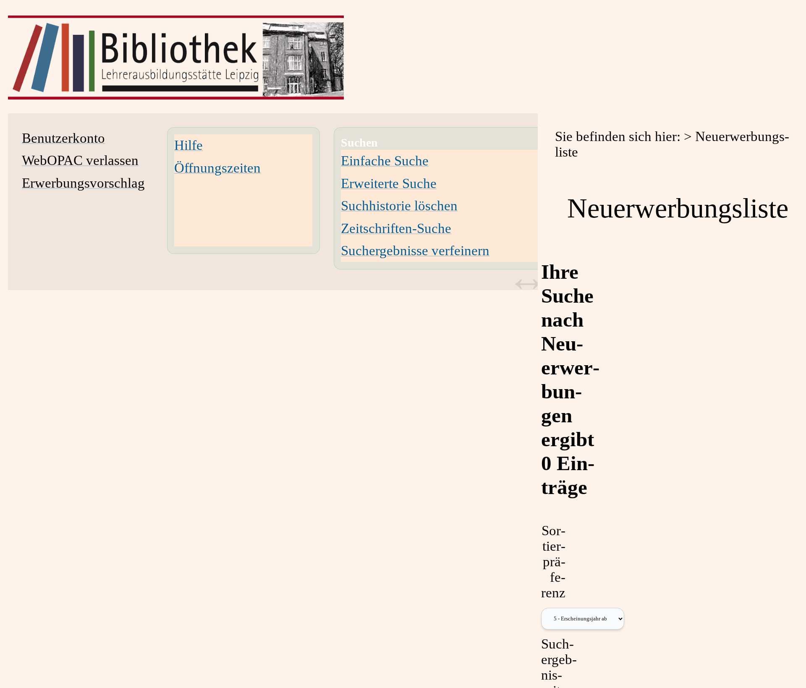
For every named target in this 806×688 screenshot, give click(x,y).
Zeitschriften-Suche (396, 228)
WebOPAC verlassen (80, 160)
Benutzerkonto (63, 138)
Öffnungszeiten (217, 167)
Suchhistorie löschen (399, 205)
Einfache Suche (385, 160)
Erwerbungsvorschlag (83, 183)
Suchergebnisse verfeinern (415, 250)
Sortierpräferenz (553, 561)
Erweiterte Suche (389, 183)
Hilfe (188, 145)
